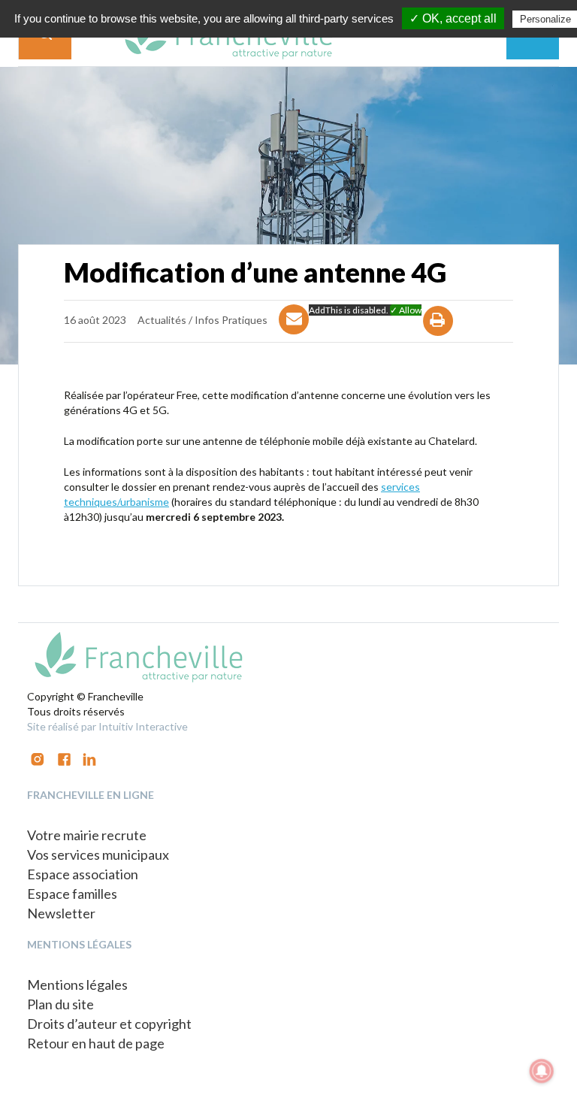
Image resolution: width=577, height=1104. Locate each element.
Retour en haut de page (96, 1043)
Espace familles (72, 893)
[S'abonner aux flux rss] (64, 758)
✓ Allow (405, 310)
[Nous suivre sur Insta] (37, 758)
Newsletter (61, 913)
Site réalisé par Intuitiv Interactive (107, 726)
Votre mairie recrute (87, 835)
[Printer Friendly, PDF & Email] (438, 334)
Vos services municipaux (98, 854)
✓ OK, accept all (453, 18)
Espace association (82, 874)
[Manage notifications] (542, 1071)
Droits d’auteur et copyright (109, 1023)
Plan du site (60, 1004)
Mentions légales (77, 984)
